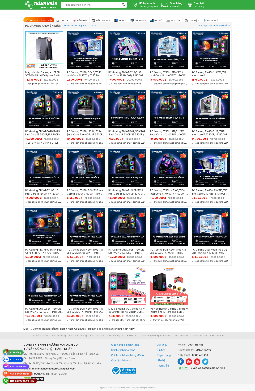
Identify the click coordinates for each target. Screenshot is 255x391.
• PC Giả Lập (97, 335)
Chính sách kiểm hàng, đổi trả (127, 355)
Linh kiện (193, 20)
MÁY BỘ (158, 20)
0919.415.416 (203, 349)
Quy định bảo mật (121, 360)
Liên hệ (161, 360)
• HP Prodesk (217, 335)
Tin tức (161, 349)
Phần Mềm (163, 365)
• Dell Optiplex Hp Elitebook (155, 335)
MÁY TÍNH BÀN (102, 20)
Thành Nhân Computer (75, 25)
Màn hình (82, 20)
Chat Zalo (15, 359)
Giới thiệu (162, 344)
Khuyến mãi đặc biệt (40, 20)
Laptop (64, 20)
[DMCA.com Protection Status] (63, 379)
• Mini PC (132, 335)
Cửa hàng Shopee (19, 373)
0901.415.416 (42, 373)
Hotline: (22, 381)
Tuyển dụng (164, 355)
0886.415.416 (200, 355)
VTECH (92, 25)
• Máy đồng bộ (115, 335)
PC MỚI (122, 20)
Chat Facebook (18, 366)
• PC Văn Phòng (78, 335)
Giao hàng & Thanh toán (125, 344)
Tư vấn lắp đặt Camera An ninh (206, 368)
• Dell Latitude (199, 335)
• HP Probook (180, 335)
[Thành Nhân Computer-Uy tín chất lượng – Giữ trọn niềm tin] (41, 5)
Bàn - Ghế (212, 20)
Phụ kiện (175, 20)
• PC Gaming (59, 335)
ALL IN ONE (140, 20)
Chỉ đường (15, 352)
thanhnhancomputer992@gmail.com (53, 368)
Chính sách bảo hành (123, 349)
